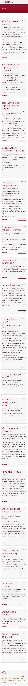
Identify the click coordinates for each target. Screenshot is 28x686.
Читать (21, 57)
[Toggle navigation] (25, 2)
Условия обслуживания (9, 680)
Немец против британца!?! (9, 261)
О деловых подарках (8, 585)
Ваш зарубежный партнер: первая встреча (11, 105)
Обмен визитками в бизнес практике (11, 510)
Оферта (23, 678)
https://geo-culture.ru (13, 683)
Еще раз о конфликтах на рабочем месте (10, 185)
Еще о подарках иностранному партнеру (10, 553)
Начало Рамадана (11, 285)
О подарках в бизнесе (9, 613)
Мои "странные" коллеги (10, 23)
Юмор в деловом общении (11, 635)
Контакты (22, 676)
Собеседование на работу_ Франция (13, 149)
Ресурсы (20, 680)
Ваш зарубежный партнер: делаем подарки (11, 67)
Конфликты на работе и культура (11, 228)
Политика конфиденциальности (10, 678)
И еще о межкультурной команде (10, 402)
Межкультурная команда (10, 430)
